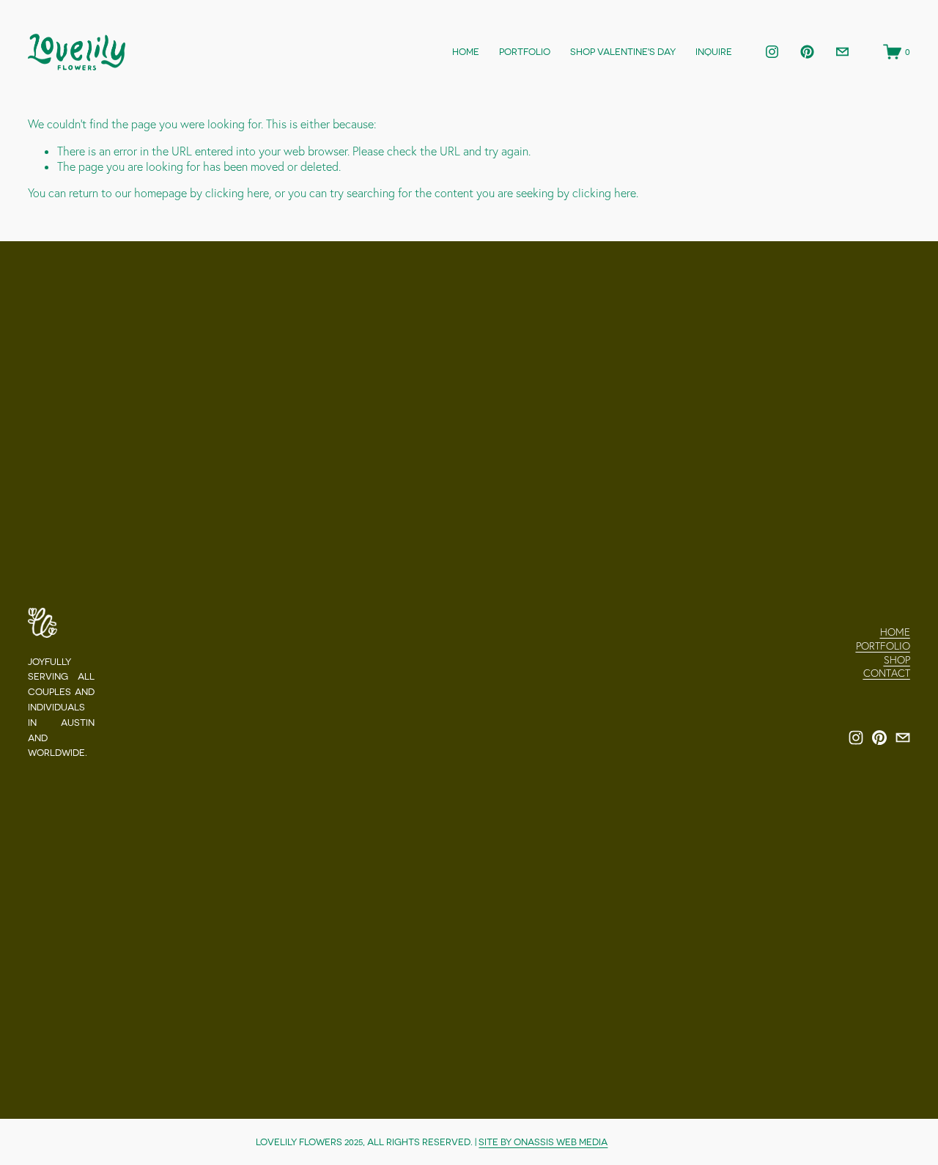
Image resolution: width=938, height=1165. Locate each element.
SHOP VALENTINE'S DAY (623, 51)
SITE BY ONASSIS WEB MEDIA (543, 1141)
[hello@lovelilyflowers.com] (842, 51)
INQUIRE (713, 51)
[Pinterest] (807, 51)
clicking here (237, 192)
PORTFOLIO (524, 51)
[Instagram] (772, 51)
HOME (465, 51)
